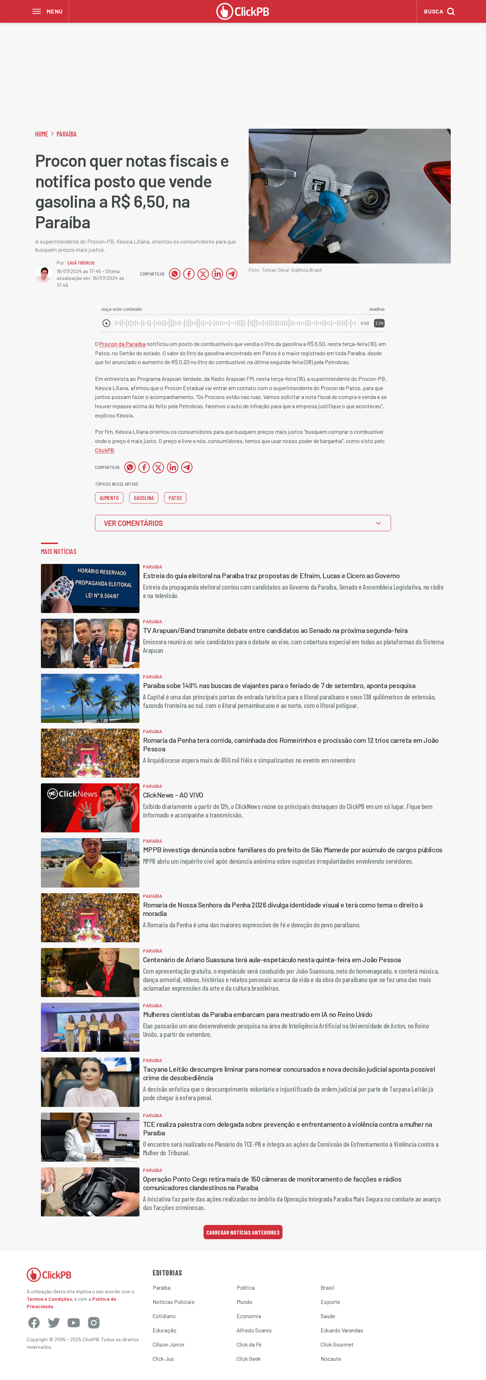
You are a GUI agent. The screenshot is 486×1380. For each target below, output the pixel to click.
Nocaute (331, 1358)
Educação (164, 1330)
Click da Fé (249, 1344)
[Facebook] (34, 1323)
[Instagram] (93, 1323)
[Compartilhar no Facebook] (189, 273)
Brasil (327, 1287)
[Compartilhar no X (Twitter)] (203, 273)
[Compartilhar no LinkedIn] (217, 273)
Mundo (244, 1301)
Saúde (328, 1315)
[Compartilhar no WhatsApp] (174, 273)
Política (246, 1287)
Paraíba (67, 133)
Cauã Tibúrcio (81, 263)
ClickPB (104, 450)
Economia (249, 1315)
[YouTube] (74, 1323)
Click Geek (249, 1358)
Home (41, 133)
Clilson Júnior (169, 1344)
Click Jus (163, 1358)
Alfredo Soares (254, 1330)
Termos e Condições (49, 1299)
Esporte (330, 1301)
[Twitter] (54, 1323)
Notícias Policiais (174, 1301)
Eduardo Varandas (342, 1330)
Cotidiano (164, 1315)
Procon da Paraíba (122, 343)
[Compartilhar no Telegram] (231, 273)
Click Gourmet (337, 1344)
